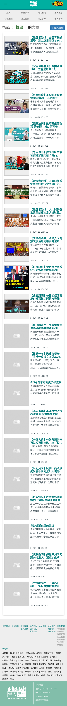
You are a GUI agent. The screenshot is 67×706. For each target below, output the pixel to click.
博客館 (51, 629)
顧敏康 (20, 653)
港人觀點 (25, 19)
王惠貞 (13, 664)
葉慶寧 (35, 664)
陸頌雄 (13, 672)
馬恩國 (51, 664)
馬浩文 (30, 657)
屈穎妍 (5, 653)
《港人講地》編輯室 (33, 653)
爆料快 (60, 645)
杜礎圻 (43, 672)
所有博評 (51, 631)
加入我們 (61, 637)
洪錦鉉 (5, 672)
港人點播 (42, 12)
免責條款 (61, 631)
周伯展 (20, 664)
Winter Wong (16, 675)
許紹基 (53, 657)
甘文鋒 (35, 672)
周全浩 (58, 664)
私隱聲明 (61, 629)
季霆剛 (5, 664)
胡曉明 (34, 660)
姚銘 (43, 675)
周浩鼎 (41, 660)
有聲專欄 (8, 19)
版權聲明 (61, 634)
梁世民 (22, 657)
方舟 (4, 668)
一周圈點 (57, 653)
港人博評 (59, 19)
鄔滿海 (57, 660)
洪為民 (11, 668)
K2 (25, 675)
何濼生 (37, 657)
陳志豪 (50, 675)
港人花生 (42, 19)
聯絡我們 (61, 639)
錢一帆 (20, 660)
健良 (50, 672)
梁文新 (31, 675)
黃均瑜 (34, 668)
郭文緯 (13, 660)
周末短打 (6, 657)
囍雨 (12, 679)
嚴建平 (28, 672)
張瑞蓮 (13, 653)
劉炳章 (14, 657)
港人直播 (59, 12)
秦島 (27, 660)
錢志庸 (41, 668)
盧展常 (5, 675)
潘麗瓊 (28, 664)
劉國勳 (49, 668)
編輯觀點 (33, 629)
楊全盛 (26, 668)
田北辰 (49, 660)
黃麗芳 (20, 672)
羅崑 (37, 675)
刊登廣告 (61, 642)
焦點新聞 (25, 12)
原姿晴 (45, 657)
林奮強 (5, 679)
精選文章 (58, 675)
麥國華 (5, 660)
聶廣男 (57, 672)
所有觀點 (33, 631)
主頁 (8, 12)
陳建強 (43, 664)
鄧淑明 (18, 668)
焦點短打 (48, 653)
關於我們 (61, 626)
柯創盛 (57, 668)
